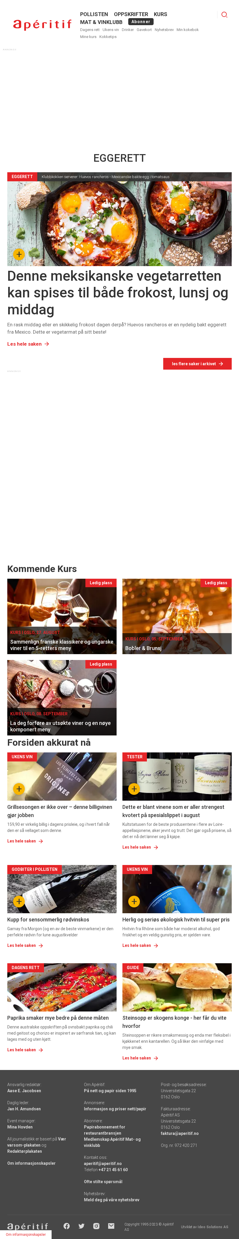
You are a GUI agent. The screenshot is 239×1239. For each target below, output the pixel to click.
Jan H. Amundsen (24, 1109)
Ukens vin (111, 29)
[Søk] (224, 14)
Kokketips (108, 37)
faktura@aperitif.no (180, 1133)
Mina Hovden (20, 1127)
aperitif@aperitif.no (103, 1163)
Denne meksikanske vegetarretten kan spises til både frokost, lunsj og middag (118, 293)
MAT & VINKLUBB (101, 22)
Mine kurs (88, 37)
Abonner (140, 21)
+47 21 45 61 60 (113, 1169)
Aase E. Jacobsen (24, 1090)
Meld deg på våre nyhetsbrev (111, 1199)
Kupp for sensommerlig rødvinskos (48, 919)
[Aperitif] (42, 25)
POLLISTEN (94, 14)
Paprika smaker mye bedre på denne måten (58, 1018)
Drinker (128, 29)
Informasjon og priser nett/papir (115, 1109)
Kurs (160, 14)
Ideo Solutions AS (213, 1227)
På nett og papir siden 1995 (110, 1090)
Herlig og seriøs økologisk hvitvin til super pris (176, 919)
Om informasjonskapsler (31, 1163)
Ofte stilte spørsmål (103, 1181)
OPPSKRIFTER (131, 14)
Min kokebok (188, 29)
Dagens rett (90, 29)
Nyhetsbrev (164, 29)
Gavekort (144, 29)
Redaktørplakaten (24, 1151)
